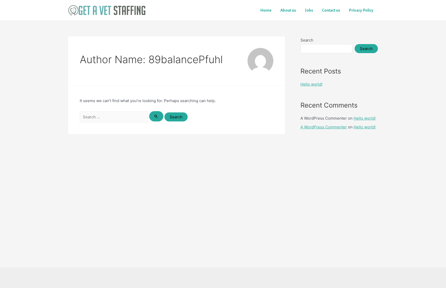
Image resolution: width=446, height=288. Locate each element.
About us (288, 10)
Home (266, 10)
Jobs (309, 10)
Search (306, 40)
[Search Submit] (156, 116)
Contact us (331, 10)
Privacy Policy (361, 10)
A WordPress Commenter (323, 127)
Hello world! (311, 84)
